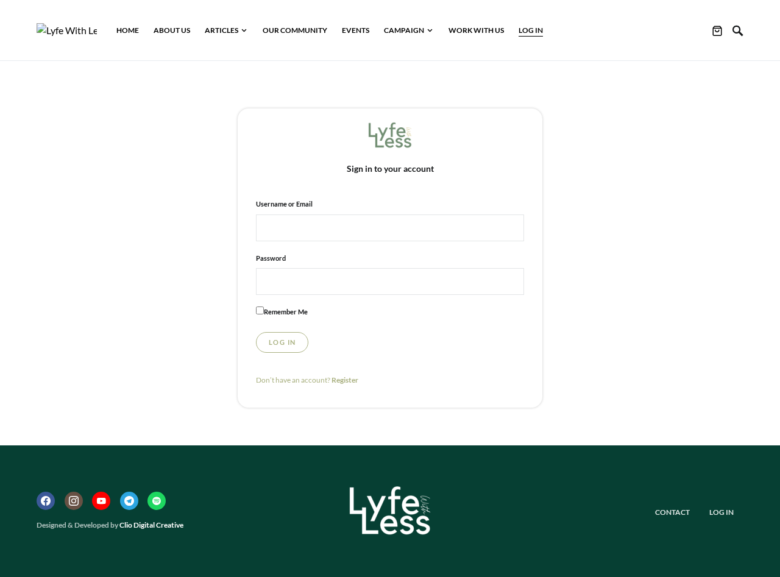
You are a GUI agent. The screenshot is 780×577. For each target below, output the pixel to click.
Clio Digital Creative (151, 524)
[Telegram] (129, 501)
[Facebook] (46, 501)
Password (271, 258)
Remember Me (286, 312)
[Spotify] (156, 501)
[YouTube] (101, 501)
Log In (721, 512)
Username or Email (284, 204)
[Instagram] (74, 501)
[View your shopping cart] (717, 30)
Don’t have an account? (307, 379)
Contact (672, 512)
